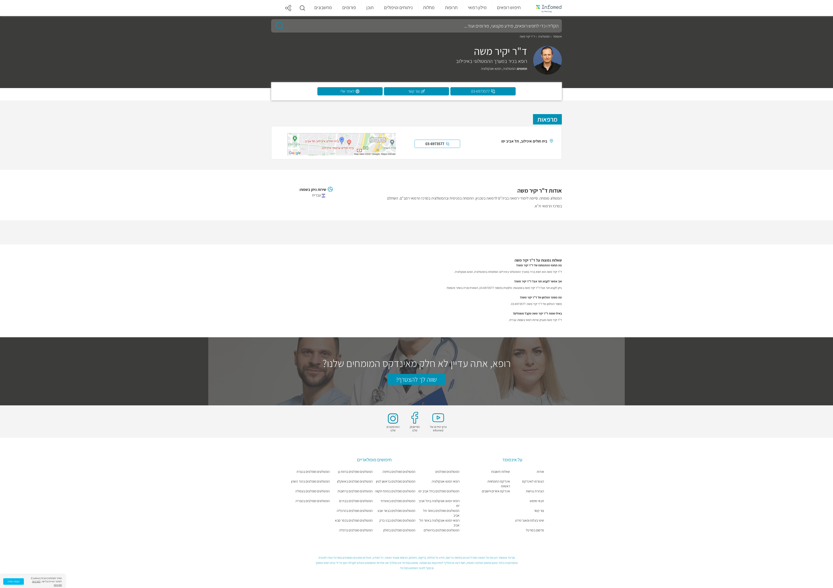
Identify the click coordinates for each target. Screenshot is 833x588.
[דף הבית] (546, 8)
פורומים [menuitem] (349, 7)
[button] (302, 8)
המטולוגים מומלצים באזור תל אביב (441, 513)
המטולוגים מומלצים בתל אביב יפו (438, 491)
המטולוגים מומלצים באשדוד (397, 501)
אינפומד (557, 36)
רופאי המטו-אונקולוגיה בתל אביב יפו (439, 503)
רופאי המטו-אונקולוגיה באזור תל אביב (439, 522)
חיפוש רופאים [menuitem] (509, 7)
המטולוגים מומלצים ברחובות (355, 491)
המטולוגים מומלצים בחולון (399, 530)
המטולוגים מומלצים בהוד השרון (310, 481)
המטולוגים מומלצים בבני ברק (397, 520)
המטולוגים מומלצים (447, 471)
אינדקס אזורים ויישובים (496, 491)
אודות (540, 471)
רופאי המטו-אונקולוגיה (445, 481)
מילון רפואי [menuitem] (477, 7)
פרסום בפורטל (535, 530)
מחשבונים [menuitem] (323, 7)
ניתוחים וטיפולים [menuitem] (398, 7)
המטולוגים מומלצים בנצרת (313, 471)
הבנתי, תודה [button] (14, 581)
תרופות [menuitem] (451, 7)
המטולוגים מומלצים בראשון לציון (395, 481)
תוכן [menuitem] (370, 7)
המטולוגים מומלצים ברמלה (356, 530)
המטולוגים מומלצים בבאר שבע (396, 510)
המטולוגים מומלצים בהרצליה (355, 510)
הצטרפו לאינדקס (533, 481)
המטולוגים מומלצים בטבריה (312, 501)
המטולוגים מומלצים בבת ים (356, 501)
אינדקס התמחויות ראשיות (498, 483)
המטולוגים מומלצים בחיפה (398, 471)
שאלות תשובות (500, 471)
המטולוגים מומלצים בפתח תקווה (395, 491)
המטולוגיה (544, 36)
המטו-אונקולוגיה (491, 68)
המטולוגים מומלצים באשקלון (355, 481)
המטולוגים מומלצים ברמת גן (355, 471)
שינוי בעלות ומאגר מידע (529, 520)
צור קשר (539, 510)
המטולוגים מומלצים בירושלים (441, 530)
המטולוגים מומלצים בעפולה (312, 491)
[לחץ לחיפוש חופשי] (278, 26)
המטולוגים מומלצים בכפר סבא (354, 520)
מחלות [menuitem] (429, 7)
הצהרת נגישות (535, 491)
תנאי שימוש (537, 501)
